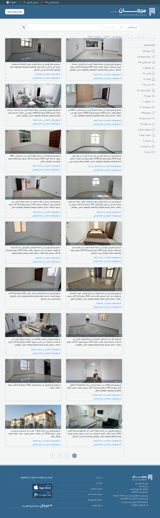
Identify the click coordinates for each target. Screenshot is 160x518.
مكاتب (147, 79)
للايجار (90, 36)
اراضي (147, 84)
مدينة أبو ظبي (53, 2)
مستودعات (145, 107)
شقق (147, 51)
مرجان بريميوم (96, 488)
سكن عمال (145, 118)
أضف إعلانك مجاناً (14, 11)
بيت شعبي (145, 124)
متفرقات (146, 101)
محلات (147, 73)
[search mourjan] (24, 27)
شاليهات (146, 68)
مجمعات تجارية (144, 129)
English (13, 2)
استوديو (146, 112)
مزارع (147, 96)
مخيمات (147, 140)
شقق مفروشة (144, 56)
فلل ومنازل (144, 62)
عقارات (106, 36)
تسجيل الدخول (32, 2)
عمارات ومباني (144, 90)
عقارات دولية (145, 135)
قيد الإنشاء (146, 146)
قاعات (147, 152)
